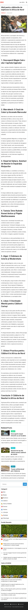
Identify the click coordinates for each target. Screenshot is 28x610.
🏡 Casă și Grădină (6, 503)
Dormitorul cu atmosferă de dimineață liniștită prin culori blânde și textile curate (14, 594)
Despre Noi (14, 604)
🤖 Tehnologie (5, 518)
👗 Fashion (4, 509)
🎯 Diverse (4, 506)
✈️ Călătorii (4, 500)
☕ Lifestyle (4, 512)
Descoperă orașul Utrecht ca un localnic (18, 435)
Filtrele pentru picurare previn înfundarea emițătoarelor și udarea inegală (13, 544)
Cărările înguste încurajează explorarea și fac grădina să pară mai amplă (14, 558)
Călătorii (3, 13)
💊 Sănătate (4, 515)
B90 (2, 2)
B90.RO (6, 606)
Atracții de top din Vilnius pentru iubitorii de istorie (18, 452)
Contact (21, 604)
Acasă (7, 604)
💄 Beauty (4, 495)
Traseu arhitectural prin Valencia (17, 470)
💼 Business (4, 498)
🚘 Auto (3, 492)
